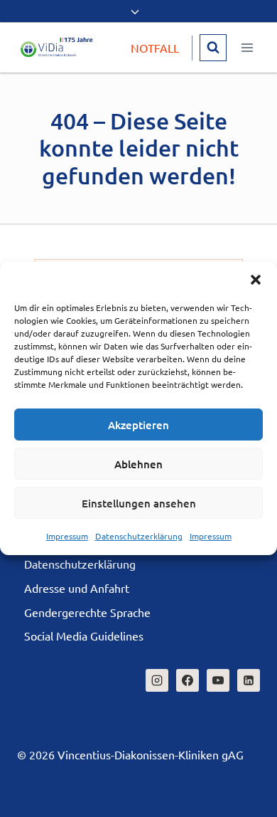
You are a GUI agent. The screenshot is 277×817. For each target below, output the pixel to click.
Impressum (67, 536)
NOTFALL (155, 48)
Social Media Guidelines (83, 635)
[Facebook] (187, 680)
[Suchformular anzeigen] (213, 47)
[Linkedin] (248, 680)
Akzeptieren (138, 425)
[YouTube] (218, 680)
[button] (256, 280)
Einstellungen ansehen (139, 503)
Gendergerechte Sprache (87, 612)
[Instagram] (157, 680)
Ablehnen (138, 464)
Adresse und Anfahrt (76, 588)
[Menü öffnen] (247, 47)
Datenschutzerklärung (139, 536)
